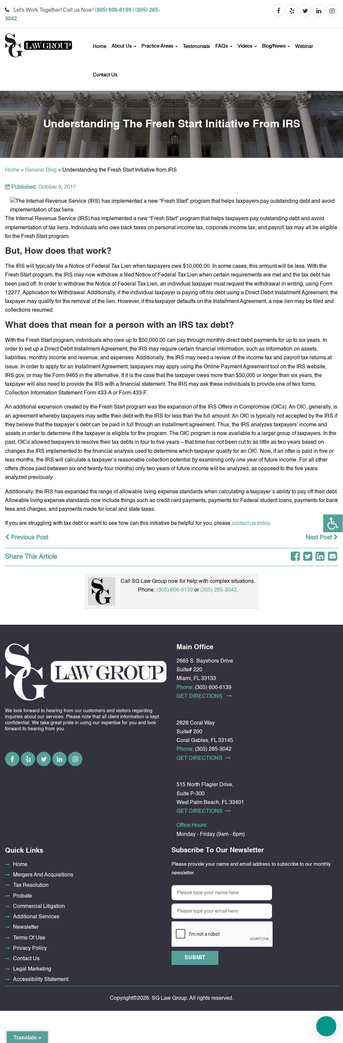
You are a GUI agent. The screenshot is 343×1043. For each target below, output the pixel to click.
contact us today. (251, 523)
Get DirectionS (200, 696)
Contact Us (105, 74)
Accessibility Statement (40, 979)
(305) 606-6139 (113, 10)
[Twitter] (307, 557)
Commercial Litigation (39, 906)
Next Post (320, 538)
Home (99, 46)
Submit (195, 958)
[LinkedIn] (320, 557)
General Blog (41, 170)
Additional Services (36, 917)
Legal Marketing (32, 969)
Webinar (304, 46)
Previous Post (28, 538)
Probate (22, 896)
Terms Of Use (29, 938)
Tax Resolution (31, 885)
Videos (245, 46)
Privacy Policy (30, 948)
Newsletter (26, 927)
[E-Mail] (332, 557)
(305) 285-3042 (218, 590)
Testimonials (196, 46)
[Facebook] (295, 557)
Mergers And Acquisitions (43, 875)
